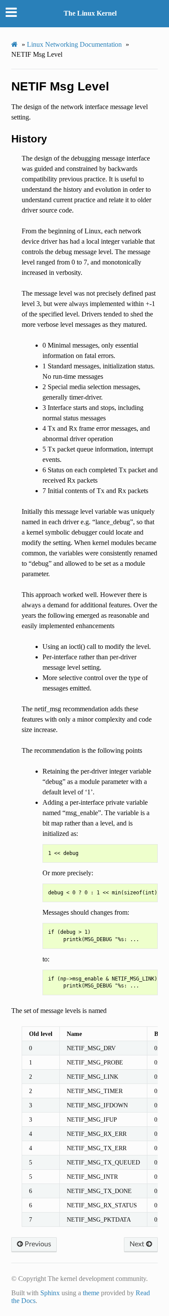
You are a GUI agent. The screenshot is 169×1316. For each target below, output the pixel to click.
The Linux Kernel (90, 13)
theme (91, 1293)
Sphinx (50, 1293)
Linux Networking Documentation (74, 44)
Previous (37, 1244)
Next (138, 1244)
